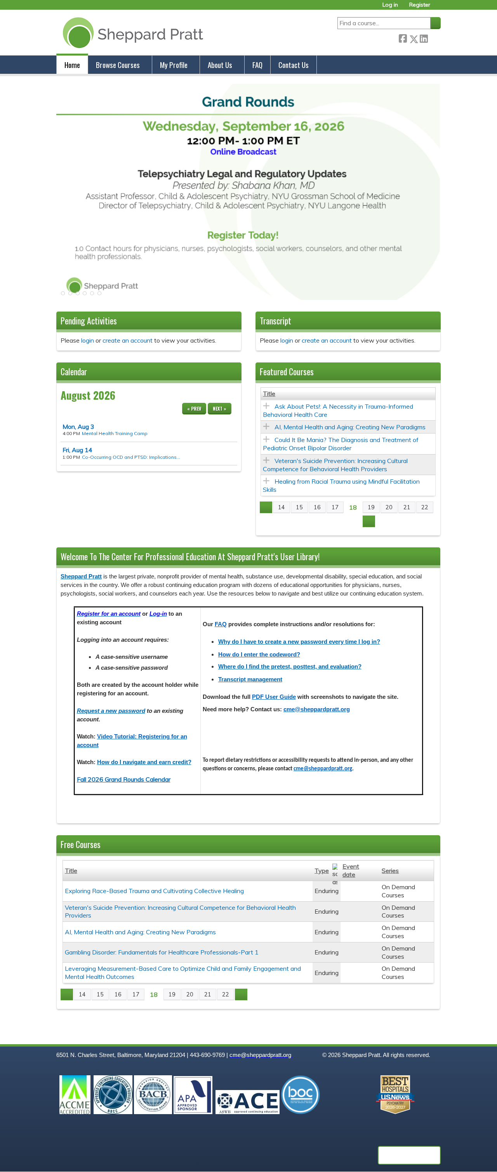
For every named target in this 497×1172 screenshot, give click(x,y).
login (87, 340)
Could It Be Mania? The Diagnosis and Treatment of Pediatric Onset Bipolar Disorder (341, 444)
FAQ (257, 64)
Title (269, 393)
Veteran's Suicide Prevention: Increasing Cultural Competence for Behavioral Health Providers (335, 465)
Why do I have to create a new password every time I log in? (299, 642)
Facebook (403, 37)
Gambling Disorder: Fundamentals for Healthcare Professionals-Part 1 (162, 952)
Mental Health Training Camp (115, 433)
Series (390, 870)
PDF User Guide (274, 697)
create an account (128, 340)
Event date (350, 870)
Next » (219, 408)
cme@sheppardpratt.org (316, 709)
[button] (62, 296)
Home (72, 64)
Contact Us (293, 64)
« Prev (194, 408)
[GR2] (248, 297)
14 (77, 450)
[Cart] (438, 7)
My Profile (174, 64)
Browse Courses (118, 64)
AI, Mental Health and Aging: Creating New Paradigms (350, 427)
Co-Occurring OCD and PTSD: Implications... (131, 457)
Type (322, 870)
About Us (220, 64)
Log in (390, 5)
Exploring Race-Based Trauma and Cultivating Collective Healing (154, 891)
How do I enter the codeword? (259, 654)
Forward (434, 37)
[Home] (131, 32)
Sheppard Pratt (81, 576)
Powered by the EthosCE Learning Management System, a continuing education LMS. (409, 1155)
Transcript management (250, 679)
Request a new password (111, 711)
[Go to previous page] (266, 507)
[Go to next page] (369, 521)
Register (419, 5)
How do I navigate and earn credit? (144, 762)
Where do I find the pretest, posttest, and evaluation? (289, 666)
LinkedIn (423, 37)
